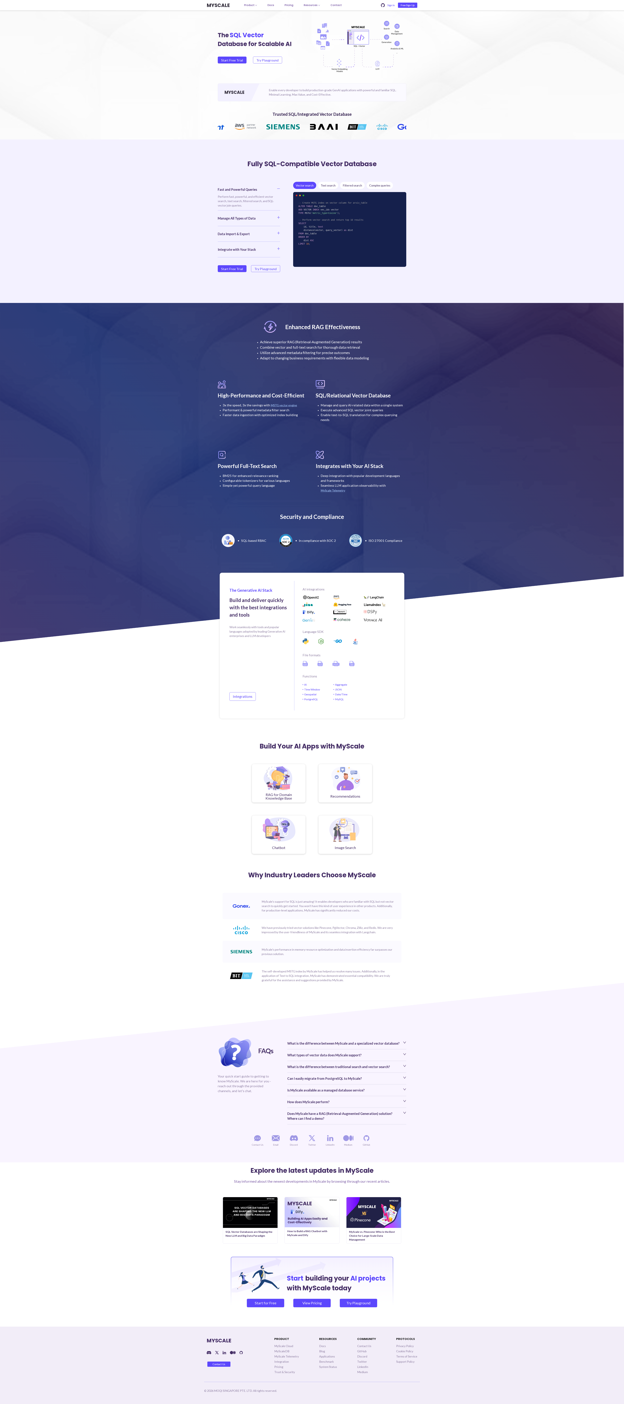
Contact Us (219, 1364)
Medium (362, 1372)
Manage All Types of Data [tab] (237, 218)
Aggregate (341, 684)
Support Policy (405, 1361)
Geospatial (310, 694)
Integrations (242, 696)
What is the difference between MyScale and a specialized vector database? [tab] (343, 1043)
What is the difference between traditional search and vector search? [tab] (338, 1067)
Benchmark (326, 1361)
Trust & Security (284, 1372)
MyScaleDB (281, 1351)
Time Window (312, 689)
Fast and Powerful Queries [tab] (237, 189)
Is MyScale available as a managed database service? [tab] (326, 1090)
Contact (336, 5)
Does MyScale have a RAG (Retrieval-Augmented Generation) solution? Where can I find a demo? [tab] (339, 1116)
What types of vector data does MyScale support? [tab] (324, 1055)
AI (305, 684)
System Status (328, 1366)
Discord (362, 1356)
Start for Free (265, 1303)
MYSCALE (218, 5)
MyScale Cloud (283, 1346)
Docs (270, 5)
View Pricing (312, 1303)
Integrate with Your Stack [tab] (237, 249)
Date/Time (341, 694)
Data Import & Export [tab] (234, 234)
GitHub (362, 1351)
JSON (338, 689)
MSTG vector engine (284, 405)
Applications (327, 1356)
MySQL (339, 699)
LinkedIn (362, 1366)
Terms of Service (406, 1356)
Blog (322, 1351)
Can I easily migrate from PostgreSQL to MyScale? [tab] (324, 1078)
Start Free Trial (232, 60)
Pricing (289, 5)
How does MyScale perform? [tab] (308, 1102)
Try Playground (267, 60)
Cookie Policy (404, 1351)
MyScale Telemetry (333, 490)
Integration (281, 1361)
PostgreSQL (311, 699)
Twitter (362, 1361)
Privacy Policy (405, 1346)
